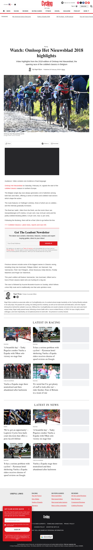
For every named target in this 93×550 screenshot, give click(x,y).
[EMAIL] (18, 297)
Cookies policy (39, 527)
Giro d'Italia (35, 499)
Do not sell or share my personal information (46, 530)
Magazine (66, 11)
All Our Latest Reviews (78, 496)
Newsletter (55, 143)
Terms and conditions (55, 523)
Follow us (46, 143)
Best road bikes (57, 496)
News (8, 11)
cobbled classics (11, 188)
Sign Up (17, 530)
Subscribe (83, 6)
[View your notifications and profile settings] (15, 4)
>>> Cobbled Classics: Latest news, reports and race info (25, 225)
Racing (16, 11)
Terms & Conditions (15, 537)
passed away (25, 309)
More (86, 11)
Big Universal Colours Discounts (21, 16)
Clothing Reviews (77, 505)
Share (9, 143)
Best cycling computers (59, 505)
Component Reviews (78, 502)
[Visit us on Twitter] (81, 3)
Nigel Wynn (38, 69)
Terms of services (28, 248)
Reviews (25, 11)
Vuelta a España (37, 502)
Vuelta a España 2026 (43, 16)
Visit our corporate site (70, 544)
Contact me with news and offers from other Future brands (17, 525)
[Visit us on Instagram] (78, 3)
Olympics (35, 505)
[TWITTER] (14, 297)
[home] (4, 11)
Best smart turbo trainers (59, 502)
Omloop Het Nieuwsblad (13, 186)
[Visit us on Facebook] (83, 3)
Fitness (48, 11)
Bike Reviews (75, 499)
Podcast (77, 11)
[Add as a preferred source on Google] (46, 537)
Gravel (57, 11)
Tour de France (37, 496)
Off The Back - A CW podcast (64, 16)
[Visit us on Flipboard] (89, 3)
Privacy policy (69, 523)
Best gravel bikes (57, 499)
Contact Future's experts (36, 523)
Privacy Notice (10, 250)
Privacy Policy (23, 536)
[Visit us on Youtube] (86, 3)
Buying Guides (37, 11)
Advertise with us (52, 527)
